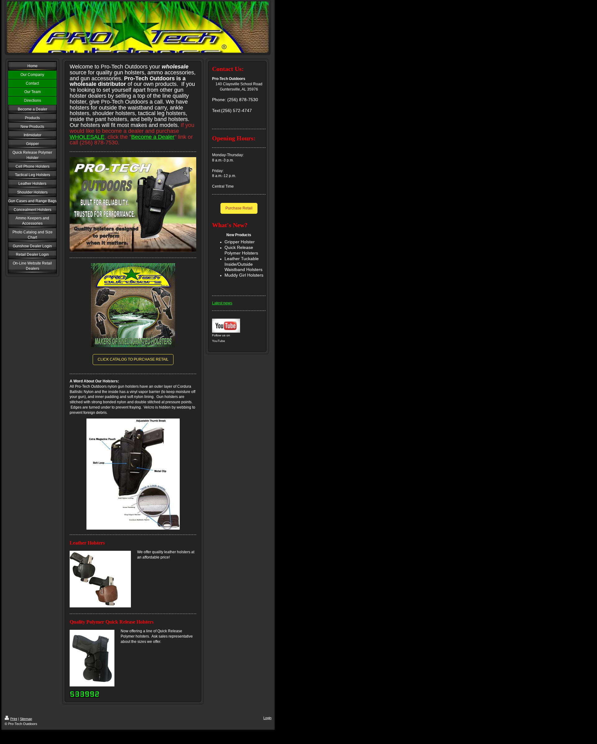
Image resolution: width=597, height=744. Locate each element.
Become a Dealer (152, 137)
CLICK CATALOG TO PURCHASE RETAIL (133, 359)
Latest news (222, 303)
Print (13, 719)
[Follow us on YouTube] (226, 326)
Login (267, 718)
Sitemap (26, 719)
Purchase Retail (238, 208)
